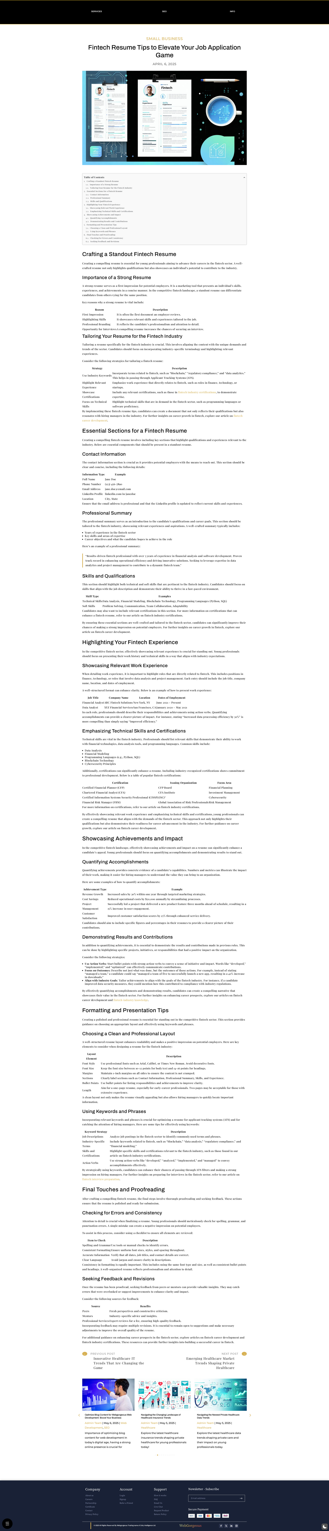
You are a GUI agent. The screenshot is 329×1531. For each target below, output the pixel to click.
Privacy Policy (91, 1514)
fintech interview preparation (101, 1179)
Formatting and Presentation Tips (102, 224)
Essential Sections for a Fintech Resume (104, 191)
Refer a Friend (126, 1503)
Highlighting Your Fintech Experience (103, 204)
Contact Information (99, 194)
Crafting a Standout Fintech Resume (103, 181)
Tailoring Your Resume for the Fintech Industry (111, 188)
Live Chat (158, 1507)
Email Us (158, 1503)
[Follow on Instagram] (236, 1526)
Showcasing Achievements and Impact (104, 214)
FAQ (156, 1499)
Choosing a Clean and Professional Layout (108, 228)
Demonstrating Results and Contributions (108, 221)
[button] (325, 1527)
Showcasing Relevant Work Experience (107, 208)
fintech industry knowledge (130, 1000)
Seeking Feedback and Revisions (104, 241)
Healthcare (92, 1427)
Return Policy (160, 1514)
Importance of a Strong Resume (104, 184)
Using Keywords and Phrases (103, 231)
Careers (88, 1499)
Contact (88, 1510)
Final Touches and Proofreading (101, 234)
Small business (164, 38)
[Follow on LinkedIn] (231, 1526)
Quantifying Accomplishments (103, 218)
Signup (123, 1499)
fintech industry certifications (197, 392)
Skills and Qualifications (101, 201)
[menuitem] (96, 12)
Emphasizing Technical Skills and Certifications (111, 211)
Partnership (90, 1503)
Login (122, 1495)
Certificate (90, 1507)
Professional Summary (100, 198)
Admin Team (93, 1423)
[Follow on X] (226, 1526)
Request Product (161, 1510)
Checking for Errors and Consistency (106, 238)
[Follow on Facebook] (221, 1526)
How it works (160, 1495)
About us (89, 1495)
